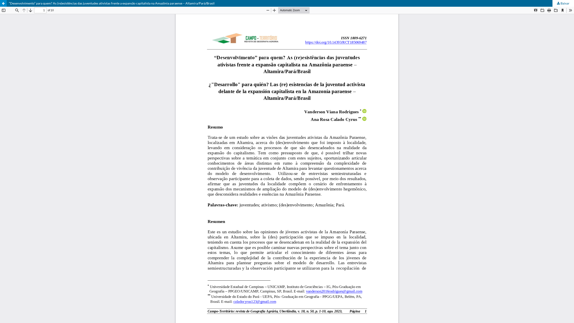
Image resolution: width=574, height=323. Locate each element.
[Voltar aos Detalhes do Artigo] (3, 3)
